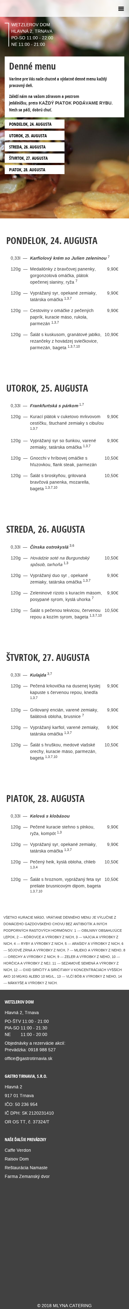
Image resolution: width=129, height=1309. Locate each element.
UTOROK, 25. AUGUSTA (28, 136)
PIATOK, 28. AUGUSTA (27, 170)
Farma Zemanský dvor (28, 1176)
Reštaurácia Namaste (26, 1167)
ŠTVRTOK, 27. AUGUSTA (28, 158)
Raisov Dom (17, 1158)
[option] (64, 109)
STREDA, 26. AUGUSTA (27, 147)
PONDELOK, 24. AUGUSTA (30, 124)
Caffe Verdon (18, 1150)
